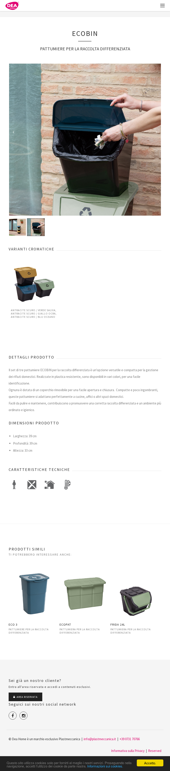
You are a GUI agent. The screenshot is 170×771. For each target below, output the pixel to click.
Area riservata (26, 697)
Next (156, 132)
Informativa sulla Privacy (128, 751)
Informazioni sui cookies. (105, 766)
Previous (13, 132)
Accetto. (150, 763)
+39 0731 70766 (130, 739)
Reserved (154, 751)
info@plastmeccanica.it (100, 739)
